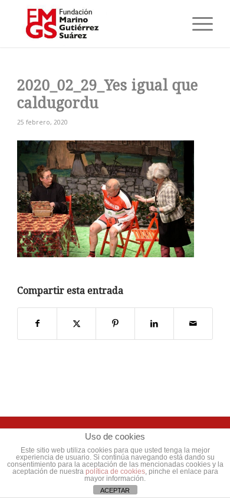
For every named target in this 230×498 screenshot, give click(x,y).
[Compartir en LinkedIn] (154, 323)
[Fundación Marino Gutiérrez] (95, 23)
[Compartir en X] (76, 323)
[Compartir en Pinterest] (115, 323)
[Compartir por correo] (193, 323)
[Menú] (196, 23)
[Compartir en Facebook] (37, 323)
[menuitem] (196, 23)
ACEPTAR (115, 490)
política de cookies (115, 471)
